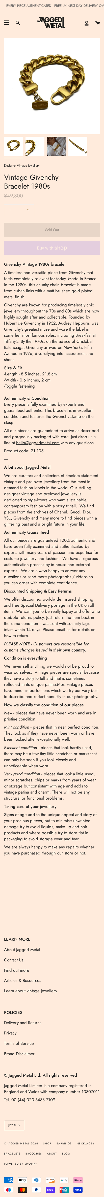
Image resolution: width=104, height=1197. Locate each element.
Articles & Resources (22, 980)
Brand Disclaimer (19, 1054)
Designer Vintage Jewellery (22, 165)
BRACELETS (12, 1154)
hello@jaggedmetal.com (38, 443)
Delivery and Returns (22, 1023)
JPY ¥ (12, 1125)
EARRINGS (64, 1143)
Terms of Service (19, 1043)
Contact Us (13, 960)
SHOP (47, 1143)
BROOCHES (33, 1154)
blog (66, 1154)
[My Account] (86, 22)
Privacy (10, 1033)
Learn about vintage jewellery (30, 991)
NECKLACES (85, 1143)
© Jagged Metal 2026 (21, 1143)
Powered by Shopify (20, 1164)
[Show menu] (6, 23)
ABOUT (52, 1154)
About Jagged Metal (22, 949)
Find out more (16, 970)
